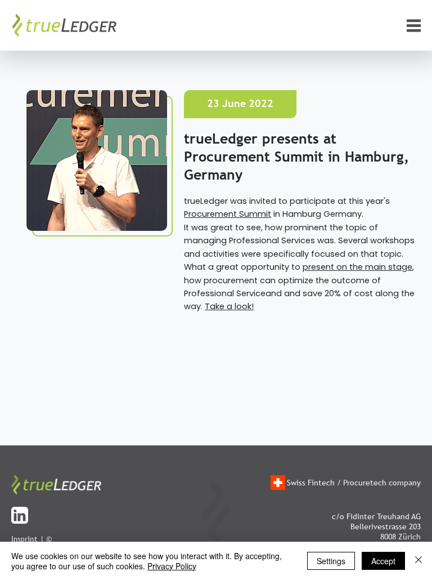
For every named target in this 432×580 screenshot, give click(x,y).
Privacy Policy (171, 566)
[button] (414, 26)
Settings (331, 560)
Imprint (24, 539)
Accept (383, 560)
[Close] (418, 561)
